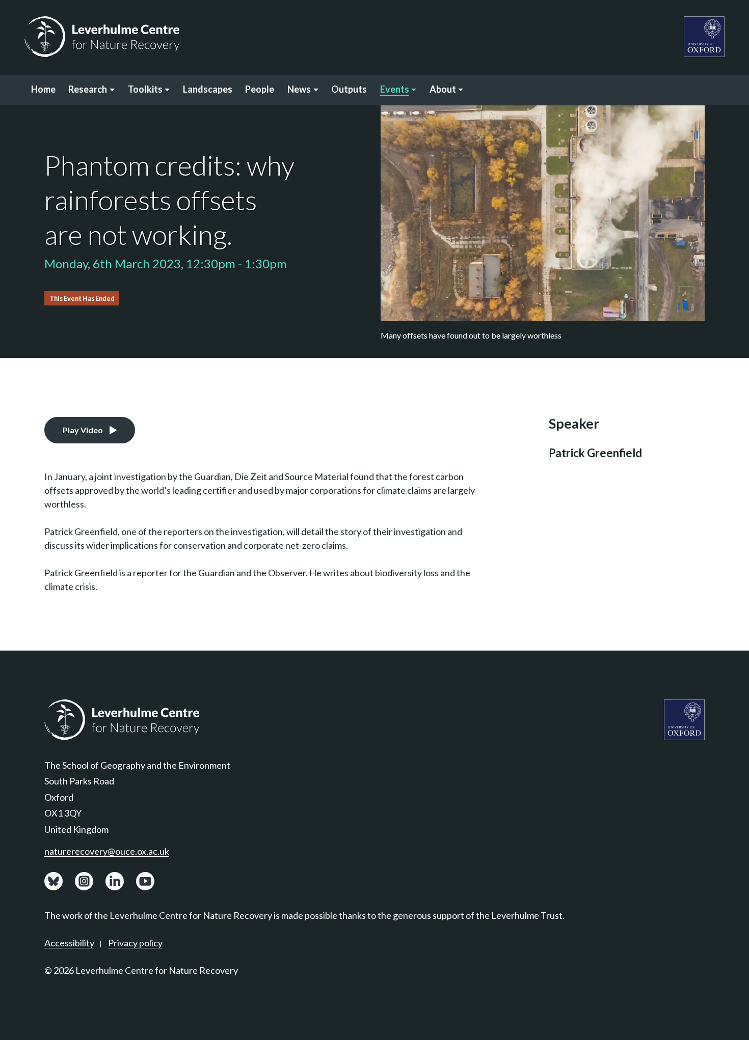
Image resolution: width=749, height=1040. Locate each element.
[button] (91, 90)
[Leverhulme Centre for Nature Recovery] (102, 36)
